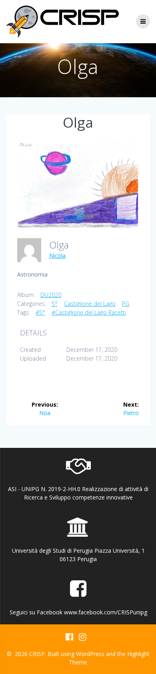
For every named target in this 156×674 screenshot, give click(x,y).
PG (125, 303)
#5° (40, 312)
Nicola (57, 255)
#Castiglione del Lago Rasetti (89, 312)
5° (55, 303)
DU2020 (50, 295)
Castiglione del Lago (90, 303)
